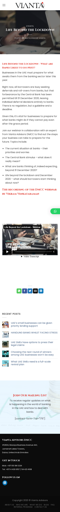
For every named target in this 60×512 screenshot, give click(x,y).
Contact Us (41, 507)
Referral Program (23, 507)
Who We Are (22, 505)
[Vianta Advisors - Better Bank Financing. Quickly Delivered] (30, 5)
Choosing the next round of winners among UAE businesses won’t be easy (32, 353)
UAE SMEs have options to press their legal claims (32, 343)
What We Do (36, 505)
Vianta (42, 38)
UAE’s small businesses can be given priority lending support (31, 324)
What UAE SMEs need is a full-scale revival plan (31, 363)
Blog (46, 505)
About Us (9, 505)
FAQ (53, 505)
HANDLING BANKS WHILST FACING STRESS (34, 332)
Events (29, 26)
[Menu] (4, 5)
